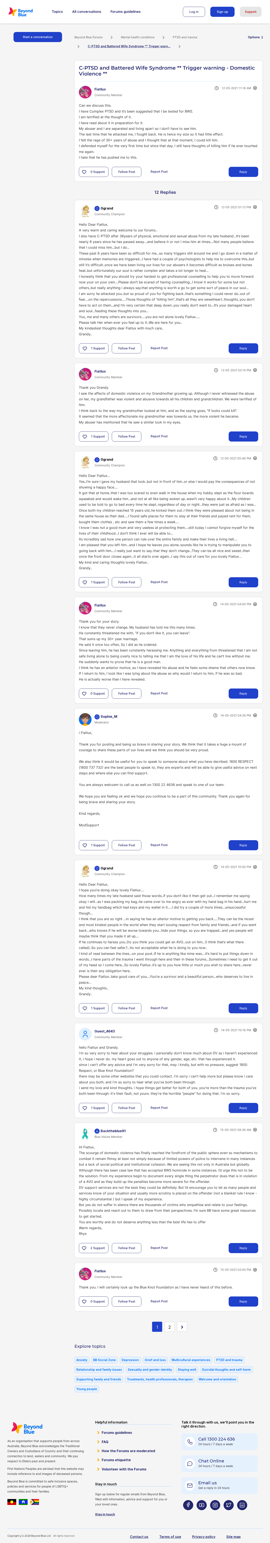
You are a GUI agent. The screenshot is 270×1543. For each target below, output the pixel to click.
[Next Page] (182, 1327)
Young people (86, 1389)
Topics (57, 11)
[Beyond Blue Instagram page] (215, 1513)
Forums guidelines (126, 11)
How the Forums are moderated (128, 1451)
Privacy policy (203, 1537)
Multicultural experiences (191, 1360)
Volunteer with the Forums (124, 1469)
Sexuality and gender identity (150, 1369)
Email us (207, 1482)
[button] (84, 172)
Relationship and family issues (99, 1369)
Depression (130, 1360)
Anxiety (81, 1360)
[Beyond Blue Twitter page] (228, 1513)
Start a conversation (38, 37)
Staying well (187, 1369)
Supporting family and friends (98, 1379)
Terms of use (170, 1537)
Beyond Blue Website (26, 1427)
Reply (243, 172)
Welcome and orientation (217, 1379)
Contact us (139, 1537)
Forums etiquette (116, 1460)
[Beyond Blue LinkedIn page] (242, 1513)
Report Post (159, 171)
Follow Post (126, 172)
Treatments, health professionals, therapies (160, 1379)
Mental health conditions (137, 37)
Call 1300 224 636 (216, 1439)
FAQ (105, 1442)
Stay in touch (105, 1514)
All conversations (86, 11)
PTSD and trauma (185, 37)
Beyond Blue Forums (26, 11)
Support (250, 11)
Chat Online (211, 1460)
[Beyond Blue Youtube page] (201, 1513)
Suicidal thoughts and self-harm (226, 1369)
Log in (193, 11)
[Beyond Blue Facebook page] (188, 1513)
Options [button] (254, 37)
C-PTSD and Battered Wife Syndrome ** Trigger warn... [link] (129, 46)
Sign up (222, 11)
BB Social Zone (104, 1360)
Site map (233, 1537)
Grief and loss (155, 1360)
